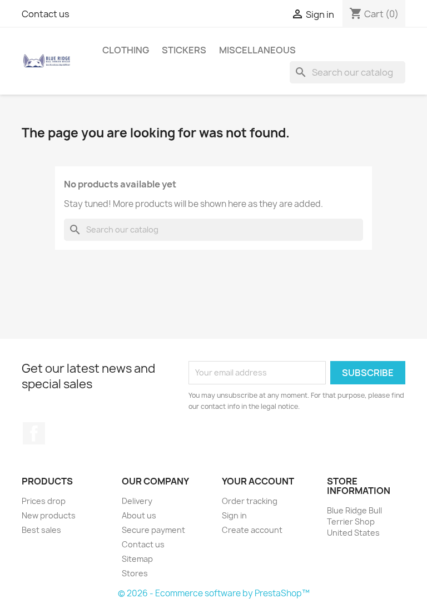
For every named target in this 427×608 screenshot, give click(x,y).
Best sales (41, 530)
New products (49, 515)
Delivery (137, 501)
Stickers (184, 50)
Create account (252, 530)
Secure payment (153, 530)
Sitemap (137, 558)
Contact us (45, 14)
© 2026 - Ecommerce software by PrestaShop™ (214, 593)
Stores (135, 573)
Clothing (125, 50)
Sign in (234, 515)
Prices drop (44, 501)
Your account (258, 481)
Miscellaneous (257, 50)
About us (139, 515)
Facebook (34, 433)
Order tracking (249, 501)
